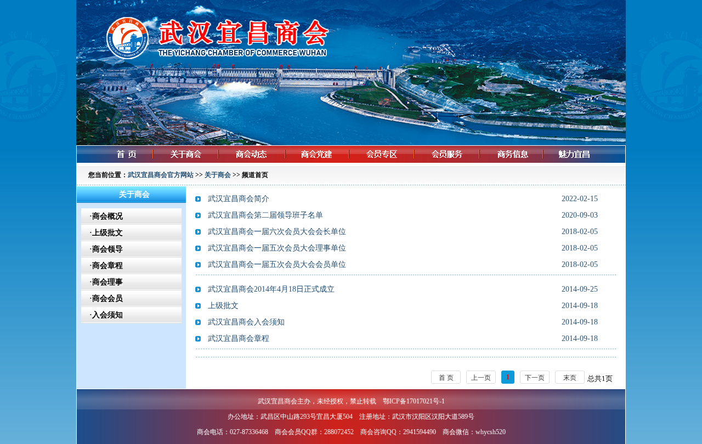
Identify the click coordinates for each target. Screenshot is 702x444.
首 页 (446, 378)
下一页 (535, 378)
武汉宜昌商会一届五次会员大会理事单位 (277, 248)
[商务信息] (519, 164)
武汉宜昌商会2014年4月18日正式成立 (271, 289)
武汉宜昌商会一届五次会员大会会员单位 (277, 264)
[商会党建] (325, 164)
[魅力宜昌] (588, 164)
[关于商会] (194, 164)
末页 (569, 378)
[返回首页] (118, 164)
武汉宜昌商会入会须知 (246, 322)
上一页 (481, 378)
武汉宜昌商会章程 (238, 338)
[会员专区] (390, 164)
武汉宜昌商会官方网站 (161, 175)
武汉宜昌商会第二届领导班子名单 (265, 215)
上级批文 (223, 305)
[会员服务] (455, 164)
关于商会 (218, 175)
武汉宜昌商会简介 (238, 199)
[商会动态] (260, 164)
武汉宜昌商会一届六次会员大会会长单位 (277, 231)
